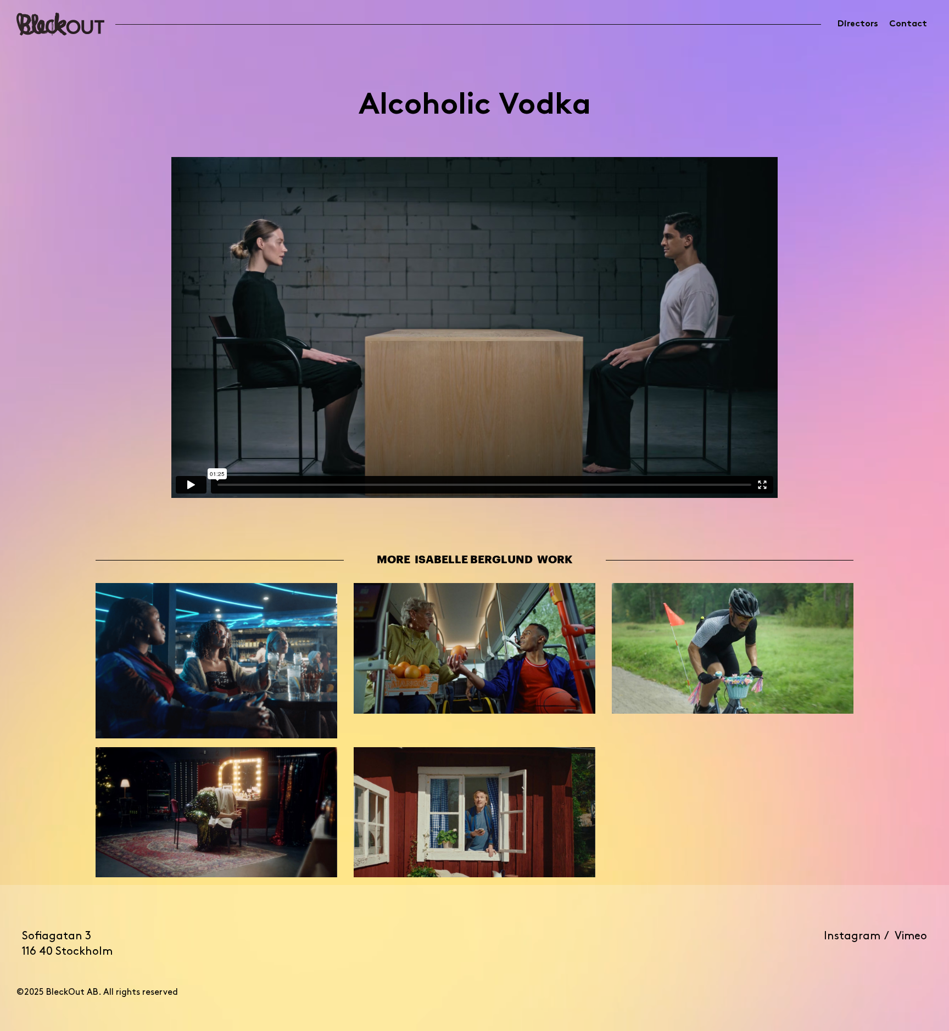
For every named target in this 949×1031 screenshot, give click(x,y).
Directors (858, 24)
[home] (60, 24)
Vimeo (911, 936)
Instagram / (859, 936)
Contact (908, 24)
